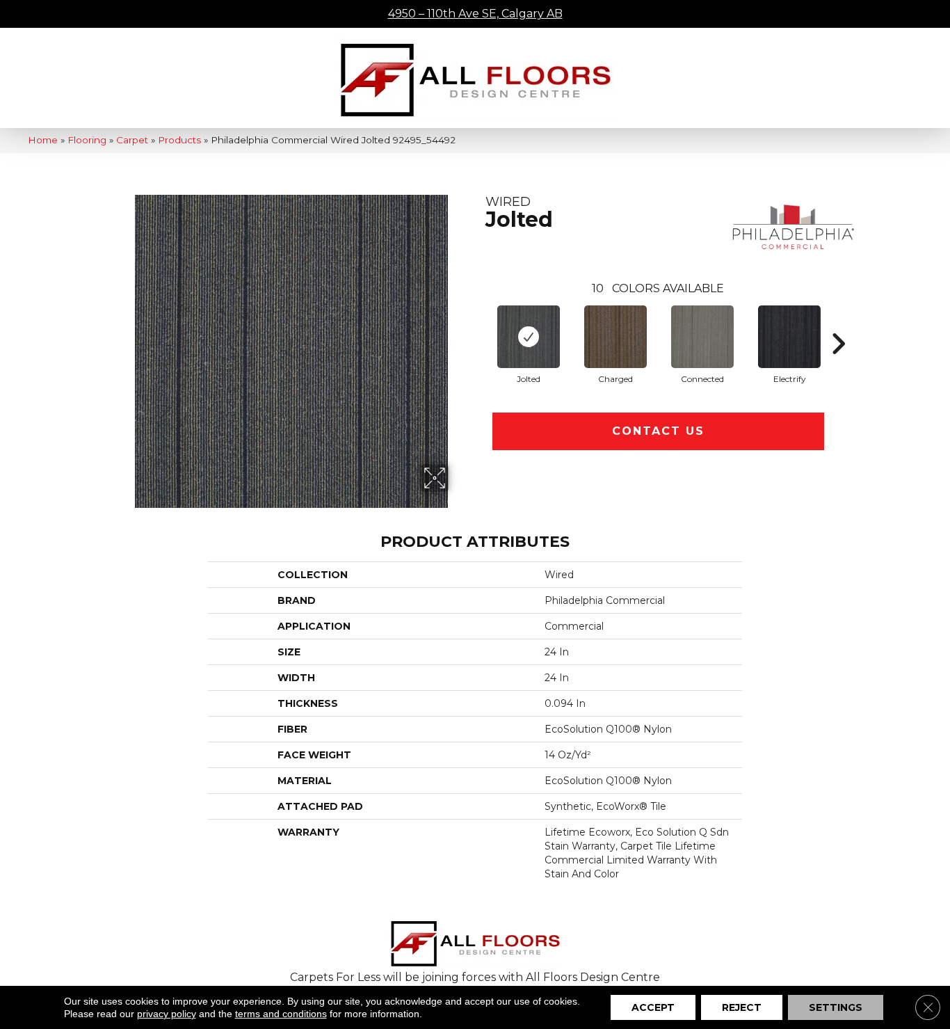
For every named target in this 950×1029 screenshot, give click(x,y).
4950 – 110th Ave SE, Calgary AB (475, 13)
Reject (742, 1007)
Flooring (86, 139)
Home (43, 139)
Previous (478, 323)
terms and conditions (281, 1013)
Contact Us (658, 431)
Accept (653, 1007)
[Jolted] (528, 337)
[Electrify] (789, 337)
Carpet (132, 139)
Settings (835, 1007)
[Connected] (702, 337)
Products (179, 139)
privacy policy (166, 1013)
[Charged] (615, 337)
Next (838, 323)
